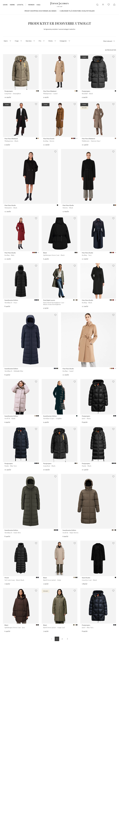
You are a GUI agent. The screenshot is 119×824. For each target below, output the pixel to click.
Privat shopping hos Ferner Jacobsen (40, 11)
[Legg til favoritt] (36, 57)
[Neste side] (67, 639)
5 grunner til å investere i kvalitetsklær (77, 11)
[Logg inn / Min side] (103, 4)
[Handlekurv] (114, 4)
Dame (5, 5)
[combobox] (109, 41)
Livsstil (20, 5)
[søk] (97, 4)
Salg (38, 5)
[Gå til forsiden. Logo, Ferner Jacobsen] (59, 4)
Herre (12, 5)
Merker (31, 5)
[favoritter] (108, 4)
